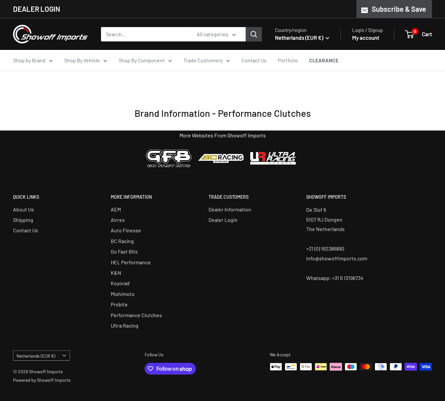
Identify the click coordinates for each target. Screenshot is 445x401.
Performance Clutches (136, 315)
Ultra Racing (124, 325)
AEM (116, 209)
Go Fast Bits (124, 251)
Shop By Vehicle (82, 60)
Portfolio (288, 60)
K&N (116, 273)
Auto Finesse (126, 230)
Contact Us (253, 60)
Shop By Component (142, 60)
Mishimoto (123, 294)
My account (365, 37)
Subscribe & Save (399, 9)
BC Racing (122, 241)
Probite (119, 304)
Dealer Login (222, 220)
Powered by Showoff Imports (42, 380)
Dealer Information (229, 209)
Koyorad (120, 283)
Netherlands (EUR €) (36, 356)
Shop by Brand (29, 60)
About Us (23, 209)
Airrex (118, 220)
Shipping (23, 220)
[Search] (254, 34)
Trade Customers (203, 60)
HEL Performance (131, 262)
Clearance (323, 60)
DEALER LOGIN (36, 9)
